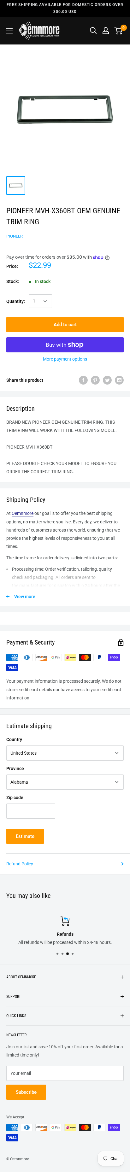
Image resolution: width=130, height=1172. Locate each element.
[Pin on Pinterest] (95, 380)
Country (14, 739)
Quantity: (15, 301)
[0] (118, 30)
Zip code (14, 797)
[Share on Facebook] (83, 380)
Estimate (25, 836)
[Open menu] (9, 30)
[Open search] (93, 30)
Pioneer (14, 236)
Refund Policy (19, 863)
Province (15, 768)
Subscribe (26, 1092)
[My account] (106, 30)
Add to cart (65, 324)
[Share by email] (119, 380)
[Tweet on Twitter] (107, 380)
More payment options (65, 359)
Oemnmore (22, 513)
